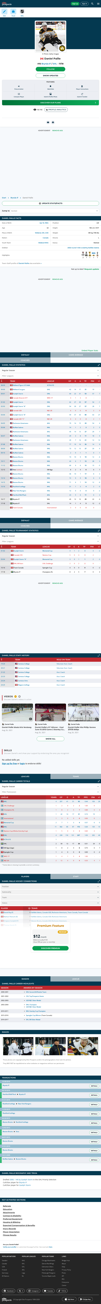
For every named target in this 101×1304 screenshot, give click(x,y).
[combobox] (11, 210)
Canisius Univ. (23, 681)
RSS (63, 1279)
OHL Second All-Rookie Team (36, 992)
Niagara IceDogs (24, 685)
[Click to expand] (99, 655)
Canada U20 (17, 411)
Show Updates (50, 75)
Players (25, 876)
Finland (4, 1270)
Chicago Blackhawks (48, 1260)
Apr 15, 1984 (44, 223)
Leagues (25, 776)
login (22, 763)
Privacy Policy (66, 1270)
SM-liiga (50, 470)
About (64, 1264)
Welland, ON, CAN (41, 233)
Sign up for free (9, 763)
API (63, 1276)
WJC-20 (49, 411)
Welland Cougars (19, 389)
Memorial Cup (47, 551)
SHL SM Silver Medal (33, 1019)
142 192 (39, 110)
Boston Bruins (18, 457)
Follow (51, 69)
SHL (55, 64)
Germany (5, 1273)
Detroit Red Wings (48, 1264)
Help (63, 1267)
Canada (45, 238)
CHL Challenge (47, 563)
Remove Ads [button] (57, 130)
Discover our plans (50, 103)
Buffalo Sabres (18, 427)
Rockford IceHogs (19, 486)
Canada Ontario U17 (20, 398)
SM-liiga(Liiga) (9, 848)
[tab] (25, 354)
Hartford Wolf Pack (19, 495)
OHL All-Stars (18, 563)
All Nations (5, 1276)
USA (3, 1267)
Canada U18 (18, 555)
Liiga (23, 1273)
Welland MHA (43, 243)
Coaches (25, 360)
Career (64, 1285)
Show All (50, 739)
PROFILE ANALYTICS (57, 109)
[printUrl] (53, 122)
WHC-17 (50, 398)
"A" (24, 406)
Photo (64, 1273)
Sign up (75, 4)
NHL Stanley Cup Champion (36, 1011)
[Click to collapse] (99, 365)
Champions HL (47, 572)
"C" (23, 419)
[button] (50, 69)
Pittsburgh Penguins (48, 1273)
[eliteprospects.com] (6, 3)
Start (4, 197)
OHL (48, 394)
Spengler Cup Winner (33, 1015)
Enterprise (65, 1282)
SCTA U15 (50, 385)
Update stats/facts (52, 203)
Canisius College (24, 664)
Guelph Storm (18, 394)
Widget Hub (66, 1260)
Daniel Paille (24, 263)
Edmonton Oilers (47, 1267)
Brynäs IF (46, 64)
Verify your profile (9, 1247)
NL (23, 1276)
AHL (48, 423)
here (50, 1247)
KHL (23, 1264)
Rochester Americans (20, 423)
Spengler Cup (47, 568)
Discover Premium (50, 948)
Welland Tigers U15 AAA (21, 385)
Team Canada (18, 508)
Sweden (4, 1260)
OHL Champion (31, 1005)
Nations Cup (46, 555)
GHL (48, 389)
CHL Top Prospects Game (35, 996)
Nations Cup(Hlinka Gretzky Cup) (16, 831)
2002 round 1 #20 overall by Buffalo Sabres (83, 248)
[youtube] (48, 122)
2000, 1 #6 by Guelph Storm (21, 1179)
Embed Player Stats (90, 350)
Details (94, 1086)
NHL (48, 427)
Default (25, 355)
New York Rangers (19, 491)
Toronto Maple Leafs (49, 1276)
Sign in (84, 4)
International (52, 508)
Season (25, 979)
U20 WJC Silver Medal (33, 1000)
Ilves (14, 470)
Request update (91, 269)
